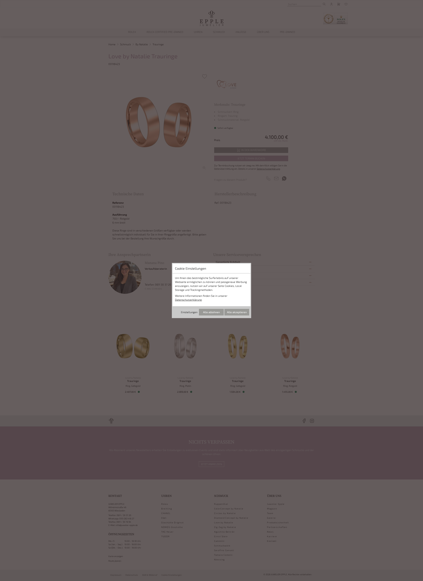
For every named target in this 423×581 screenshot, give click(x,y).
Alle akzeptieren (237, 312)
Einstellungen (189, 312)
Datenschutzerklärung (188, 299)
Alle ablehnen (211, 312)
